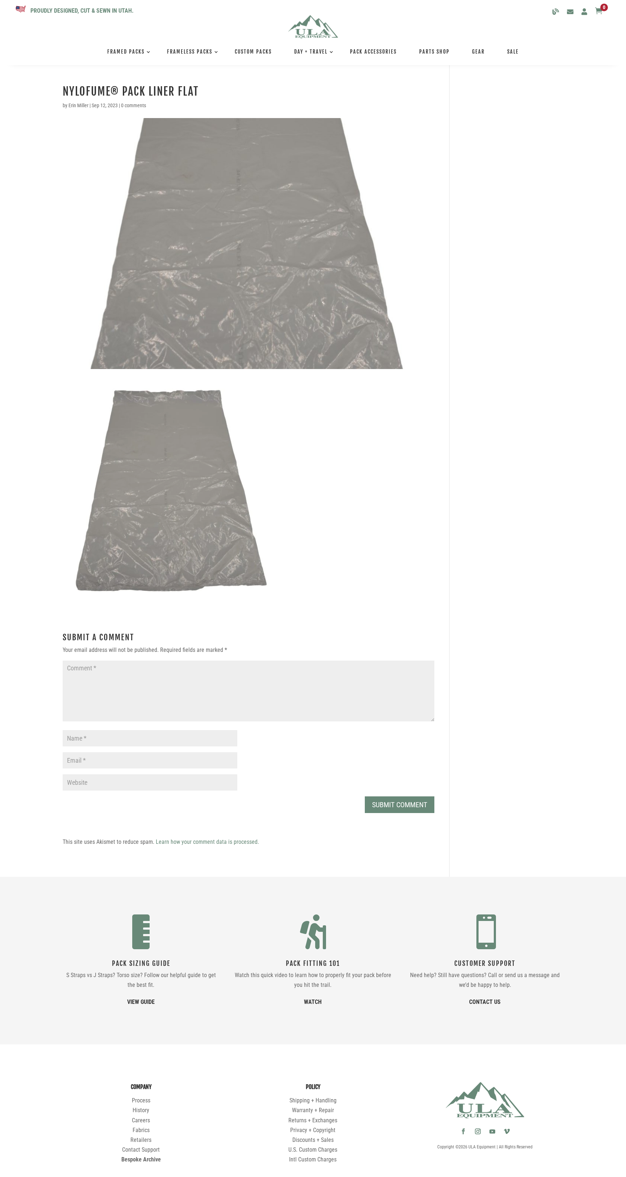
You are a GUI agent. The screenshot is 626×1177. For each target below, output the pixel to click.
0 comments (133, 105)
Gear (478, 52)
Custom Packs (253, 52)
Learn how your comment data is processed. (207, 841)
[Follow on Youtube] (492, 1131)
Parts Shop (434, 52)
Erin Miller (78, 105)
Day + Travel (310, 52)
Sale (513, 52)
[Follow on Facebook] (463, 1131)
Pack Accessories (373, 52)
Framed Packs (126, 52)
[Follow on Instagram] (478, 1131)
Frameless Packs (189, 52)
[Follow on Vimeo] (507, 1131)
